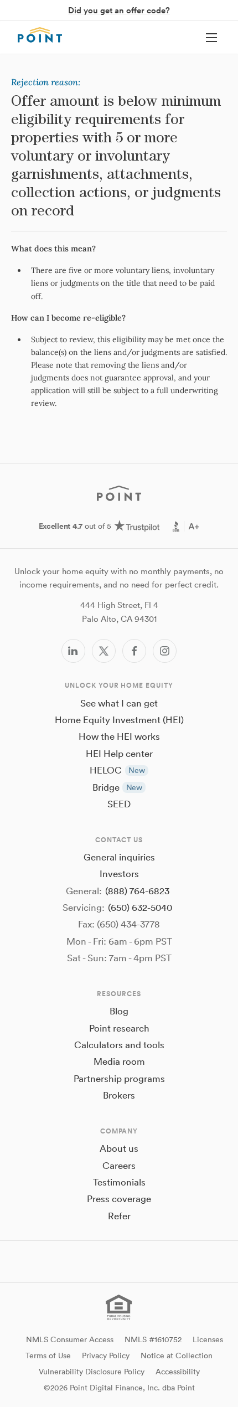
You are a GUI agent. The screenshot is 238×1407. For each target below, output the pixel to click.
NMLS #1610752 (153, 1339)
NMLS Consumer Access (69, 1339)
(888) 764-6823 (137, 890)
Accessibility (178, 1372)
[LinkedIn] (73, 651)
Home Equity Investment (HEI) (119, 719)
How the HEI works (119, 736)
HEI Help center (119, 753)
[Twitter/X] (104, 651)
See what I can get (119, 703)
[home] (40, 35)
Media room (119, 1061)
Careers (119, 1165)
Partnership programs (119, 1078)
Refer (119, 1216)
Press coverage (119, 1198)
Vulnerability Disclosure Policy (91, 1372)
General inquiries (119, 857)
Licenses (208, 1339)
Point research (119, 1028)
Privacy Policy (106, 1355)
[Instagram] (165, 651)
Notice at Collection (177, 1355)
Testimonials (119, 1182)
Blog (119, 1011)
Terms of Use (48, 1355)
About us (119, 1148)
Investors (119, 873)
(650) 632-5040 (140, 907)
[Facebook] (134, 651)
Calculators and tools (119, 1044)
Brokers (119, 1095)
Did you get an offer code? (119, 10)
